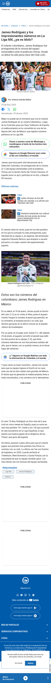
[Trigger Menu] (3, 3)
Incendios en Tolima (37, 10)
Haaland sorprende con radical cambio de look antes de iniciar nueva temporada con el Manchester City (33, 217)
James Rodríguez (25, 471)
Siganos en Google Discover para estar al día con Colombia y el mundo (27, 154)
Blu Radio (4, 26)
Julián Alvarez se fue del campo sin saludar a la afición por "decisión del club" (33, 200)
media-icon (25, 678)
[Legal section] (47, 638)
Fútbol (23, 26)
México (8, 477)
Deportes (14, 26)
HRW (14, 10)
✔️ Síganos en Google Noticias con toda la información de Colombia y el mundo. (28, 356)
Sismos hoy (23, 10)
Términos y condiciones (14, 648)
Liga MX (8, 471)
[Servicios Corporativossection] (47, 631)
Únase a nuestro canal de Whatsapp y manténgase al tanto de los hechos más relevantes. (28, 144)
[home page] (25, 580)
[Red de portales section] (47, 625)
